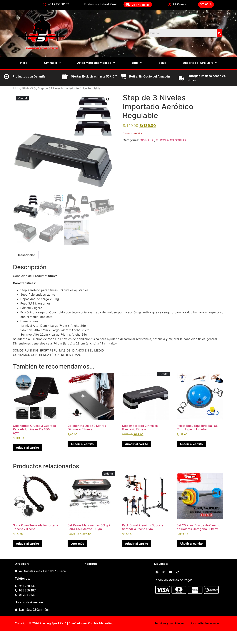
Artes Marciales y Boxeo (94, 63)
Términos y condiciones (169, 623)
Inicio (23, 63)
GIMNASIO (29, 88)
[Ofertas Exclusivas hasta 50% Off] (65, 76)
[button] (52, 63)
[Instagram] (164, 572)
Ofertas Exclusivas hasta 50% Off (94, 76)
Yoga (134, 63)
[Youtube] (171, 572)
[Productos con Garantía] (6, 76)
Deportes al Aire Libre (198, 63)
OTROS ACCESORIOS (171, 140)
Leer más (77, 543)
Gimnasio (50, 63)
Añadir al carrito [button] (27, 447)
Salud (162, 63)
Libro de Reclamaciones (204, 623)
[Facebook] (157, 572)
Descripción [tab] (27, 255)
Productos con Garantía (29, 76)
